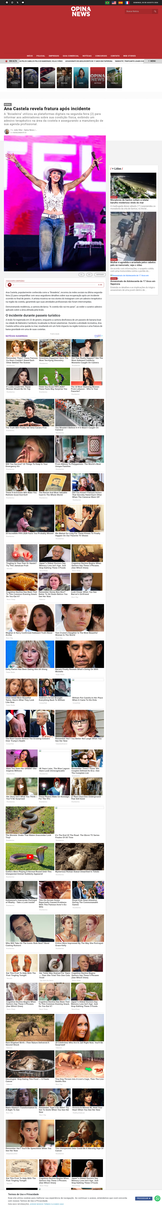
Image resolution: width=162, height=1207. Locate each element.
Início (31, 56)
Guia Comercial (72, 56)
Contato (116, 56)
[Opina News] (81, 11)
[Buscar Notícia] (155, 11)
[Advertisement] (81, 35)
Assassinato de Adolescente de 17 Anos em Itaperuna (69, 61)
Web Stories (129, 56)
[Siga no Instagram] (12, 3)
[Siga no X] (17, 3)
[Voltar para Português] (107, 3)
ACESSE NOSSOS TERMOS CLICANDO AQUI (47, 1204)
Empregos (55, 56)
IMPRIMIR (100, 275)
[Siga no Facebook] (7, 3)
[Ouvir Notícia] (10, 285)
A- (81, 275)
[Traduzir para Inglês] (114, 3)
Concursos (102, 56)
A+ (89, 275)
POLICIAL (42, 56)
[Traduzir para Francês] (127, 3)
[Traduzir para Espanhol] (120, 3)
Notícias (88, 56)
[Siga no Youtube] (23, 3)
